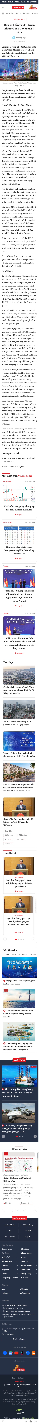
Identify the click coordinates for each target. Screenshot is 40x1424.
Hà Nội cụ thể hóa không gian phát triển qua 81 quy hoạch (17, 723)
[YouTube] (16, 1350)
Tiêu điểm (9, 13)
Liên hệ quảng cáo (19, 1336)
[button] (16, 938)
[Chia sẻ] (35, 1421)
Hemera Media (28, 1415)
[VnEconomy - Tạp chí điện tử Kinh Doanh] (19, 1216)
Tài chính (26, 13)
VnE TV (34, 2)
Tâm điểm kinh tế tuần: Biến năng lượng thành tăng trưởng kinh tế (18, 1013)
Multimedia (10, 949)
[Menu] (3, 1421)
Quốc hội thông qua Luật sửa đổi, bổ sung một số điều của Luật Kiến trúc (18, 822)
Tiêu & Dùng (20, 2)
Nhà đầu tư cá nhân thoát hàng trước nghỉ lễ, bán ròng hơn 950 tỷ (19, 550)
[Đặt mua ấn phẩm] (33, 7)
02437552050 (9, 1332)
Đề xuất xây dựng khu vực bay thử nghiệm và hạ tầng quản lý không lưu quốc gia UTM (17, 1127)
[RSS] (34, 1350)
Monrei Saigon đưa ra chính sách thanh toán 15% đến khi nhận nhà (19, 754)
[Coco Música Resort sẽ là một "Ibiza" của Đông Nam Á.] (19, 60)
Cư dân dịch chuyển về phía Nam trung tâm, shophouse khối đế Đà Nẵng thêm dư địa (18, 690)
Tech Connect (10, 1234)
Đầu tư (18, 13)
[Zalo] (28, 1350)
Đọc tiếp (8, 662)
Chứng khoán (7, 2)
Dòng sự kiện (19, 1147)
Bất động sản (19, 877)
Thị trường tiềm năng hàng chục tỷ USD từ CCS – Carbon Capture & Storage (17, 1092)
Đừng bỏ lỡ (9, 853)
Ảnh (3, 1286)
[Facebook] (5, 1350)
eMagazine (32, 953)
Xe (28, 2)
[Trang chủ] (3, 13)
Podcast (13, 953)
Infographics (22, 953)
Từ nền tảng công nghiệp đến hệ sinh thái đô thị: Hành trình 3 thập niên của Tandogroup (18, 1046)
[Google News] (30, 1421)
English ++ (28, 1234)
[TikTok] (22, 1350)
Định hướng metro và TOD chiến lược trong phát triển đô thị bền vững (17, 1175)
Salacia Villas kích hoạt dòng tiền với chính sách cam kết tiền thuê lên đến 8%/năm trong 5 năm (18, 788)
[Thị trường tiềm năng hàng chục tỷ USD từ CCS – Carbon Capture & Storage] (19, 1075)
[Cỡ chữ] (26, 1421)
